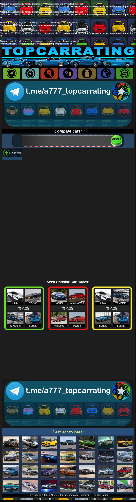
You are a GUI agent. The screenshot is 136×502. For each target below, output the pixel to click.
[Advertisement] (68, 355)
